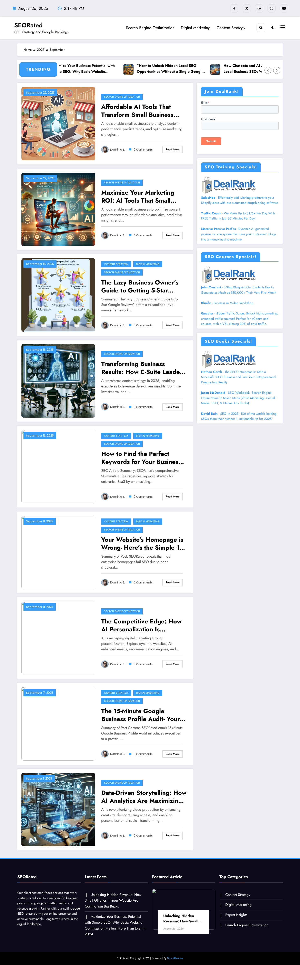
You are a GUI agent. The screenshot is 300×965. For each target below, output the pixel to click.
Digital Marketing (195, 28)
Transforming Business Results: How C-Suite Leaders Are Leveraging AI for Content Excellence (143, 368)
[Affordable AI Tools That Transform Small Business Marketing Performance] (58, 123)
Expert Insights (236, 915)
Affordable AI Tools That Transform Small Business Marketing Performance (137, 111)
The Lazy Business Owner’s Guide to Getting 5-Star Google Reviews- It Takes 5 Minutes (139, 286)
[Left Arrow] (268, 70)
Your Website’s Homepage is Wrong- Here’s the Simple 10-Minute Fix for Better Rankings (143, 543)
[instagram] (272, 8)
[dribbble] (259, 8)
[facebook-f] (234, 8)
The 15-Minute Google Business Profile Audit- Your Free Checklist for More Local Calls (143, 715)
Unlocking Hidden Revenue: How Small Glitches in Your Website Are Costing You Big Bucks (113, 900)
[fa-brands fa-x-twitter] (247, 8)
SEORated (28, 25)
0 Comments (143, 150)
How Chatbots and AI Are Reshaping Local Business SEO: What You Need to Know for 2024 (236, 69)
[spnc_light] (272, 28)
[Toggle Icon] (282, 28)
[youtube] (284, 8)
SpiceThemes (175, 958)
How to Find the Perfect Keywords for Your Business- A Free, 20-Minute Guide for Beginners (142, 458)
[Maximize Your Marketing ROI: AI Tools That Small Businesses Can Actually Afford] (58, 209)
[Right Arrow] (276, 70)
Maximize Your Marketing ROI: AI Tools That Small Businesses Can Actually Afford (137, 196)
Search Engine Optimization (150, 28)
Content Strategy (231, 28)
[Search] (261, 27)
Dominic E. (117, 150)
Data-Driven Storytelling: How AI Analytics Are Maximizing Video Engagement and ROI (144, 797)
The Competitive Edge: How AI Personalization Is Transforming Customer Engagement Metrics (141, 625)
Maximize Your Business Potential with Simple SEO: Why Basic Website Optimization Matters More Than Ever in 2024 (64, 69)
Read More (173, 149)
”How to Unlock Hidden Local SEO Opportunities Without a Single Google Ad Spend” (150, 69)
